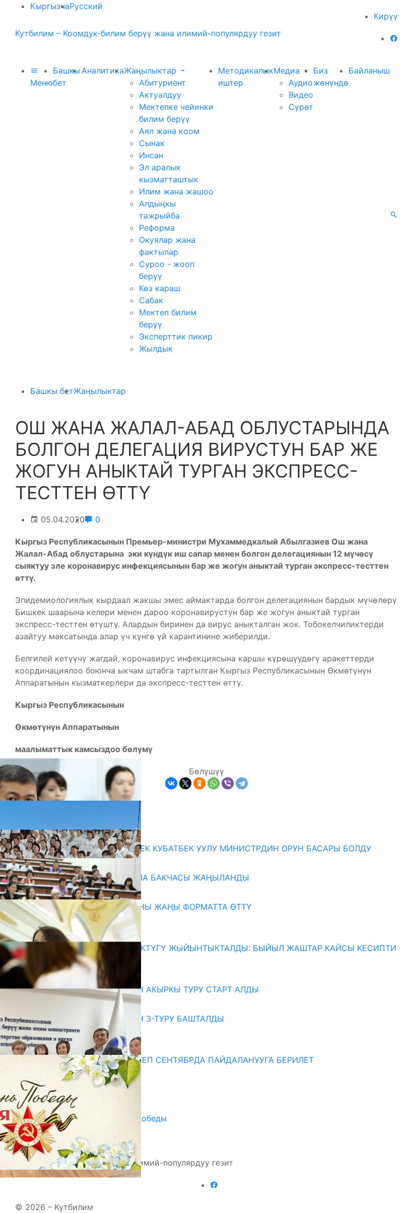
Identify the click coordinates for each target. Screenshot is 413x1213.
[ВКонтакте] (171, 783)
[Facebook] (394, 38)
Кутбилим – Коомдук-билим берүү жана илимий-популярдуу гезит (148, 33)
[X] (185, 783)
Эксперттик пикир (176, 336)
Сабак (151, 300)
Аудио (301, 83)
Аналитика (103, 70)
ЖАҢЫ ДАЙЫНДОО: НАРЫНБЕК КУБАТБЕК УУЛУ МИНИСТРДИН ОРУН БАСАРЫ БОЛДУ (197, 848)
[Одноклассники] (199, 783)
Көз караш (159, 288)
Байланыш (369, 70)
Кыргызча (50, 6)
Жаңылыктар (151, 70)
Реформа (157, 228)
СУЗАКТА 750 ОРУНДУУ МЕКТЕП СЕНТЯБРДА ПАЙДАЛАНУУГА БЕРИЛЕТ (168, 1060)
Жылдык (156, 349)
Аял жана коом (169, 131)
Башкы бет (52, 391)
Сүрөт (301, 107)
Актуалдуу (160, 95)
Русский (86, 6)
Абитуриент (162, 83)
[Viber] (228, 783)
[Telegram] (242, 783)
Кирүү (386, 16)
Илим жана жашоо (176, 191)
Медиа (287, 70)
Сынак (152, 143)
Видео (301, 95)
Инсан (151, 155)
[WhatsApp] (214, 783)
